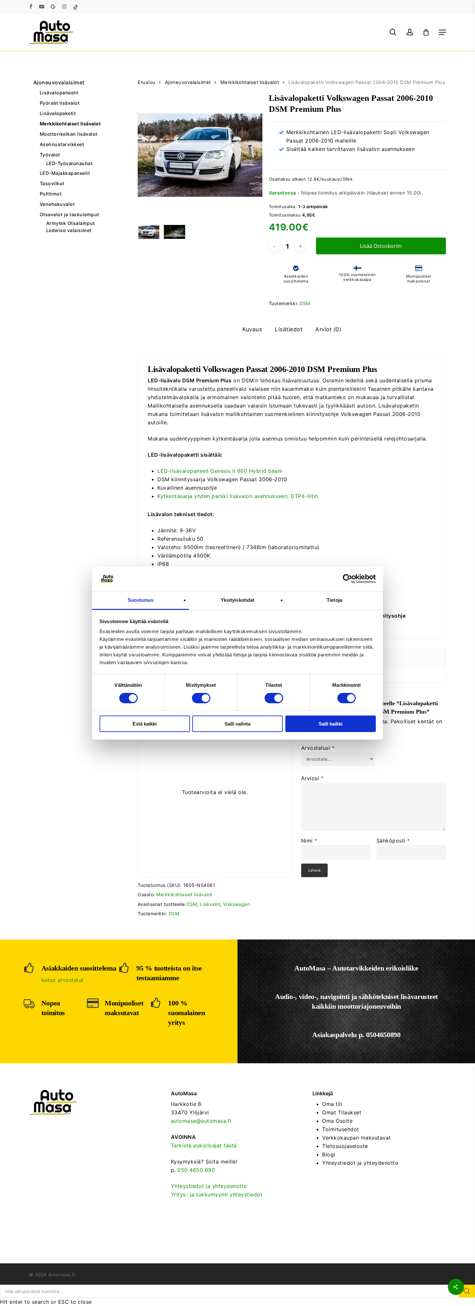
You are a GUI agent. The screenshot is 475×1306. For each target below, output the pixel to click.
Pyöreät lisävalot (60, 103)
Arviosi (312, 778)
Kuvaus (252, 329)
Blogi (328, 1154)
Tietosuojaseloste (345, 1146)
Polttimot (51, 193)
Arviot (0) (328, 329)
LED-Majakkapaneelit (65, 173)
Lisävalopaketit (58, 113)
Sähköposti (393, 840)
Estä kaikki (144, 724)
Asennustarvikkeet (62, 144)
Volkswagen (236, 904)
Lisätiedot (288, 329)
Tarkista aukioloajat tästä (204, 1145)
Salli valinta (237, 724)
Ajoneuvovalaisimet (59, 82)
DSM (305, 303)
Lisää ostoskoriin (381, 246)
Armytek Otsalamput (70, 223)
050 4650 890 (196, 1170)
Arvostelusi (318, 748)
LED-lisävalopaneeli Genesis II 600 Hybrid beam (219, 471)
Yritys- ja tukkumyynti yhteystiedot (217, 1194)
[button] (442, 32)
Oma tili (332, 1104)
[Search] (467, 1291)
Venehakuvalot (57, 204)
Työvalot (50, 154)
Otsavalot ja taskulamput (69, 214)
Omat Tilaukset (341, 1112)
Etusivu (146, 82)
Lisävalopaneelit (59, 92)
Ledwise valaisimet (68, 230)
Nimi (309, 840)
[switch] (201, 698)
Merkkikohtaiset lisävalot (70, 123)
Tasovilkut (52, 183)
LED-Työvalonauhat (69, 163)
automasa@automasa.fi (201, 1121)
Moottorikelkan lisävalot (69, 134)
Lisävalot (210, 904)
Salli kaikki (331, 724)
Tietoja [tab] (334, 600)
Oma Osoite (337, 1121)
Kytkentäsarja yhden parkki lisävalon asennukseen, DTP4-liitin (237, 496)
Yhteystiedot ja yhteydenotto (209, 1186)
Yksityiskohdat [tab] (237, 600)
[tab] (252, 329)
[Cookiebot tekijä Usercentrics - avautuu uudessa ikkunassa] (347, 579)
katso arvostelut (62, 980)
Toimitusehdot (340, 1129)
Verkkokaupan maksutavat (356, 1137)
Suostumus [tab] (141, 600)
